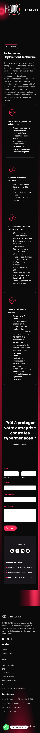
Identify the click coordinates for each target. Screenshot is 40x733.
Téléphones (9, 494)
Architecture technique (10, 680)
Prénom (6, 477)
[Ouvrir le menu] (3, 21)
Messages (9, 506)
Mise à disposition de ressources (13, 688)
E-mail (7, 483)
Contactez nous (7, 653)
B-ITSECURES (31, 10)
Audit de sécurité (8, 665)
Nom (23, 477)
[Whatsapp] (6, 727)
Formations (6, 673)
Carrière (5, 650)
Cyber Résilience (8, 677)
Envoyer (10, 528)
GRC (3, 669)
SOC (3, 684)
